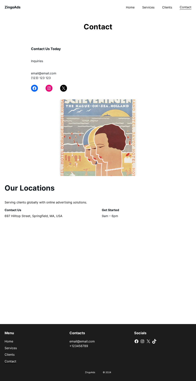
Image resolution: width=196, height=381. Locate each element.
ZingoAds (12, 7)
